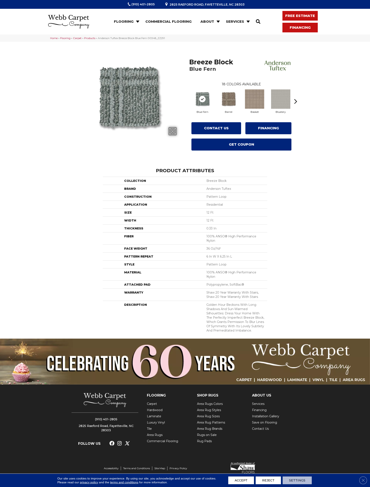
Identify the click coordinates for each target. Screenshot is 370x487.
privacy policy (89, 482)
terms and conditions (124, 482)
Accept (241, 480)
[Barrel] (228, 99)
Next (295, 95)
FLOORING (156, 395)
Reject (268, 480)
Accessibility (111, 468)
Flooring (124, 22)
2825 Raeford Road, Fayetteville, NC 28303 (207, 4)
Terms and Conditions (136, 468)
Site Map (159, 468)
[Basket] (254, 99)
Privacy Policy (178, 468)
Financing (268, 128)
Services (235, 22)
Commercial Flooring (168, 22)
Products (89, 38)
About (207, 22)
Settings (297, 480)
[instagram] (119, 443)
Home (54, 38)
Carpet (77, 38)
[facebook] (111, 443)
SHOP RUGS (207, 395)
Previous (187, 95)
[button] (137, 22)
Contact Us (216, 128)
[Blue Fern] (202, 99)
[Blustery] (280, 99)
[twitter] (126, 443)
